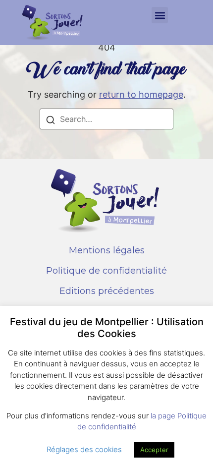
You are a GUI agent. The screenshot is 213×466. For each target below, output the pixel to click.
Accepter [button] (154, 450)
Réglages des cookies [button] (84, 449)
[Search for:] (106, 119)
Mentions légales (107, 250)
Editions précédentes (106, 291)
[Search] (50, 121)
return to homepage (141, 94)
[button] (160, 15)
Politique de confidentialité (106, 270)
